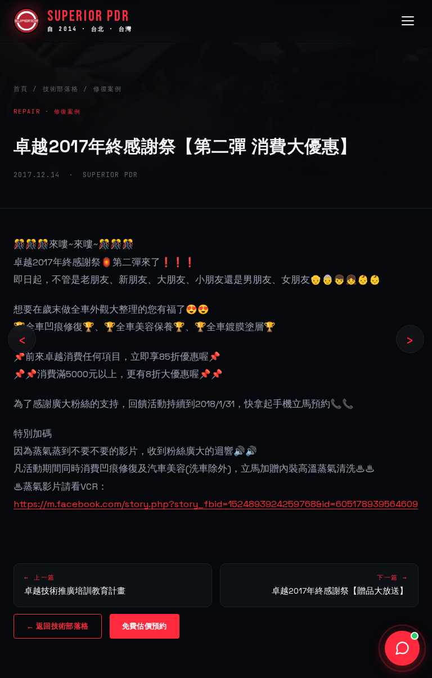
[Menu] (407, 21)
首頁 (21, 89)
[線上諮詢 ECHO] (402, 648)
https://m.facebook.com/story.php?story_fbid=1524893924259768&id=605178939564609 (216, 504)
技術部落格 (61, 89)
